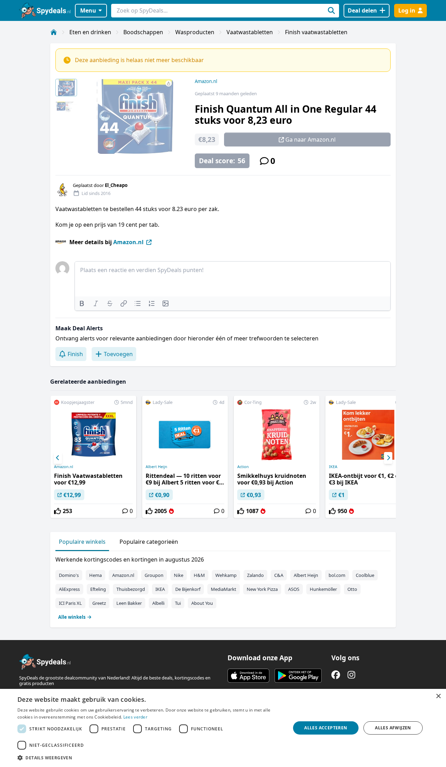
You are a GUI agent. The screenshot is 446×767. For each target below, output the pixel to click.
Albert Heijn (156, 466)
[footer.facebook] (335, 674)
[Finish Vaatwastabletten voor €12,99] (93, 457)
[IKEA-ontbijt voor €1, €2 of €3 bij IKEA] (368, 457)
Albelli (158, 603)
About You (202, 603)
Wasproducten (194, 32)
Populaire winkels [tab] (82, 542)
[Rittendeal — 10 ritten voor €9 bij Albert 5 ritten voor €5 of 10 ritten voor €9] (185, 457)
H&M (199, 575)
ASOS (293, 589)
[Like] (57, 510)
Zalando (255, 575)
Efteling (98, 589)
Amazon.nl (206, 81)
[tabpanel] (223, 586)
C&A (278, 575)
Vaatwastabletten (249, 32)
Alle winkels (71, 617)
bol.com (337, 575)
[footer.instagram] (351, 674)
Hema (95, 575)
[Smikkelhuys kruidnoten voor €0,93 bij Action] (277, 457)
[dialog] (223, 728)
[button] (150, 757)
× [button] (438, 696)
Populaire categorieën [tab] (149, 542)
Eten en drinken (90, 32)
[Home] (53, 32)
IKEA (333, 466)
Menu (88, 10)
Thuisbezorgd (130, 589)
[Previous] (58, 458)
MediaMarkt (223, 589)
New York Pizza (262, 589)
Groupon (154, 575)
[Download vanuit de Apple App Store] (248, 676)
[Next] (388, 458)
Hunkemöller (323, 589)
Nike (178, 575)
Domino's (69, 575)
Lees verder (135, 717)
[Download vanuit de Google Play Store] (298, 676)
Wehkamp (226, 575)
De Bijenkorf (187, 589)
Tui (178, 603)
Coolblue (365, 575)
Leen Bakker (129, 603)
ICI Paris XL (70, 603)
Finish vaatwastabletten (316, 32)
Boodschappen (143, 32)
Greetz (99, 603)
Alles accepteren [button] (325, 728)
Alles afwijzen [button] (393, 728)
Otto (352, 589)
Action (243, 466)
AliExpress (69, 589)
